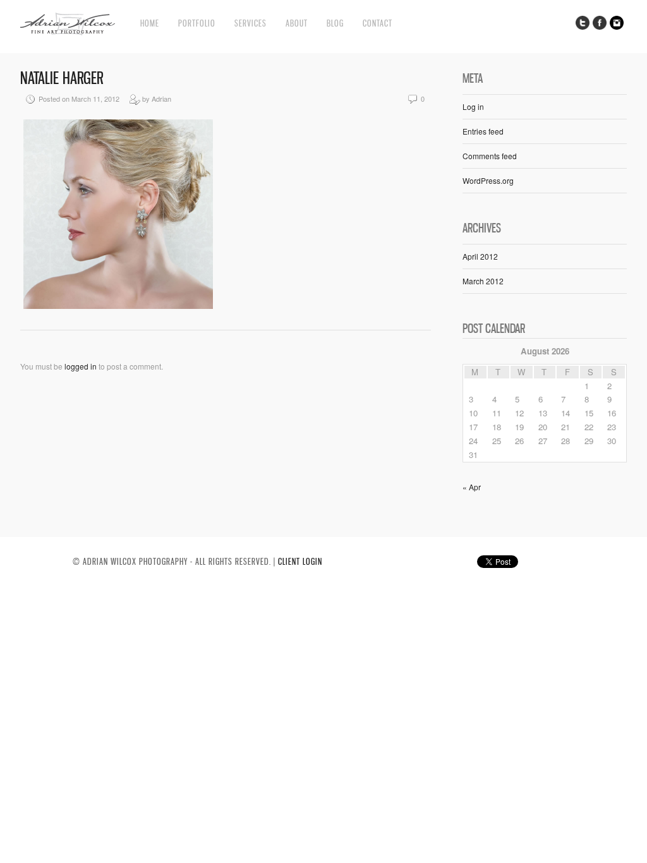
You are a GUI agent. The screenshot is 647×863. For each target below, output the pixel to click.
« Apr (472, 486)
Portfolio (196, 23)
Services (250, 23)
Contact (377, 23)
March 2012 (483, 280)
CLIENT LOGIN (300, 561)
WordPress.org (488, 180)
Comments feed (490, 155)
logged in (80, 366)
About (297, 23)
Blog (335, 23)
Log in (473, 106)
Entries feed (483, 131)
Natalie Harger (61, 78)
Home (149, 23)
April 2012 (480, 256)
